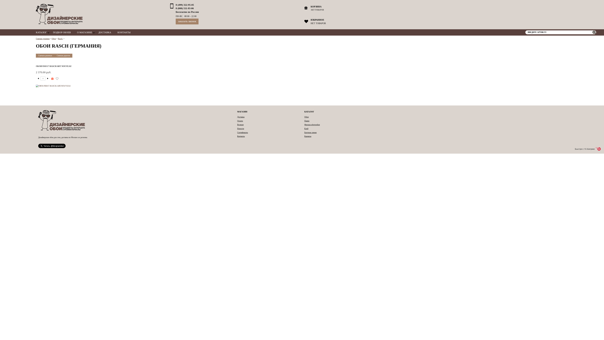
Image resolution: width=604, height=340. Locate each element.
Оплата (240, 121)
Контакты (124, 32)
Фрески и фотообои (312, 125)
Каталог (41, 32)
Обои (306, 117)
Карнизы (307, 136)
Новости (240, 129)
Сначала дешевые (45, 55)
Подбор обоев (62, 32)
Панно (306, 121)
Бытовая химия (310, 132)
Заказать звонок (187, 21)
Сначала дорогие (63, 55)
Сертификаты (242, 132)
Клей (306, 129)
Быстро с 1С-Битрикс (585, 148)
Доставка (104, 32)
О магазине (84, 32)
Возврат (240, 125)
